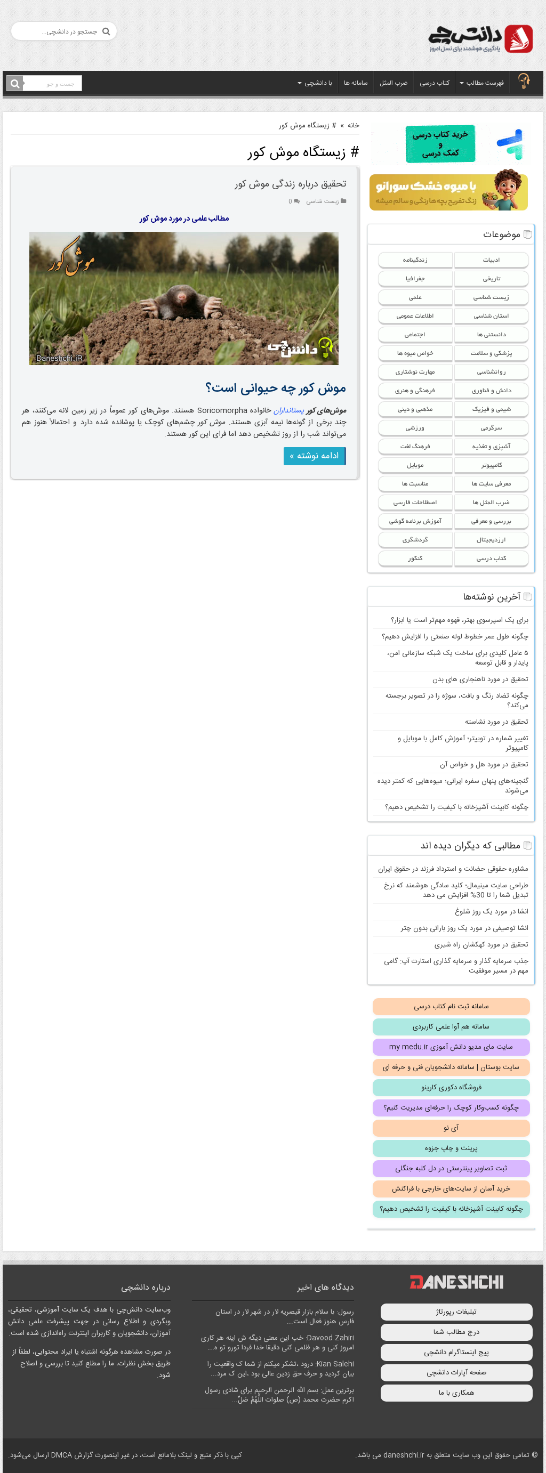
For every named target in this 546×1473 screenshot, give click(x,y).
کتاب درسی (434, 83)
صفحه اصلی (524, 82)
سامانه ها (356, 83)
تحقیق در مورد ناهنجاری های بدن (480, 679)
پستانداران (289, 410)
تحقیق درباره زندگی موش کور (290, 184)
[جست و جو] (15, 84)
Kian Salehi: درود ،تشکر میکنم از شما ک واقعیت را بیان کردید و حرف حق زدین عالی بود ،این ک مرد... (280, 1369)
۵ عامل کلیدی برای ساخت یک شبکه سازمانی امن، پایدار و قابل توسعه (457, 658)
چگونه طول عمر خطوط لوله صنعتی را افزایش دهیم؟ (455, 637)
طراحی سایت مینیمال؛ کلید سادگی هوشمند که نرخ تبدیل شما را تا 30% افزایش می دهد (456, 890)
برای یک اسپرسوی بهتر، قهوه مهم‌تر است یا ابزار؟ (459, 620)
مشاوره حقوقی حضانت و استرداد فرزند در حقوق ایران (453, 869)
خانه (353, 126)
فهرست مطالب (485, 83)
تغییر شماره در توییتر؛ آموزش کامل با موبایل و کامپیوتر (463, 743)
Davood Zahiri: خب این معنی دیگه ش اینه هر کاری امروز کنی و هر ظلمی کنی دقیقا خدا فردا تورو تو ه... (277, 1343)
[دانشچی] (479, 41)
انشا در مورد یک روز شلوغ (491, 912)
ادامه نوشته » (314, 456)
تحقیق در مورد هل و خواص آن (484, 765)
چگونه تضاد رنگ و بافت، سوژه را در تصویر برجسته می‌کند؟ (457, 700)
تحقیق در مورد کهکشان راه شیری (481, 945)
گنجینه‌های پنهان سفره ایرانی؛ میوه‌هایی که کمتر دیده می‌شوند (453, 786)
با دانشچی (318, 83)
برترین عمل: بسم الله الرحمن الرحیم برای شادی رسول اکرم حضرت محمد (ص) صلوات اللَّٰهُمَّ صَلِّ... (279, 1395)
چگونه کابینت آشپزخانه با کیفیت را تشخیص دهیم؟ (456, 807)
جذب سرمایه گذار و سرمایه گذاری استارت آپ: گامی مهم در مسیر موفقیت (456, 966)
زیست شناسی (323, 202)
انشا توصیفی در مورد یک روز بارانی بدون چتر (464, 928)
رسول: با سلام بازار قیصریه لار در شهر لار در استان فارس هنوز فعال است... (284, 1317)
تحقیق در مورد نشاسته (496, 722)
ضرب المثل (394, 83)
